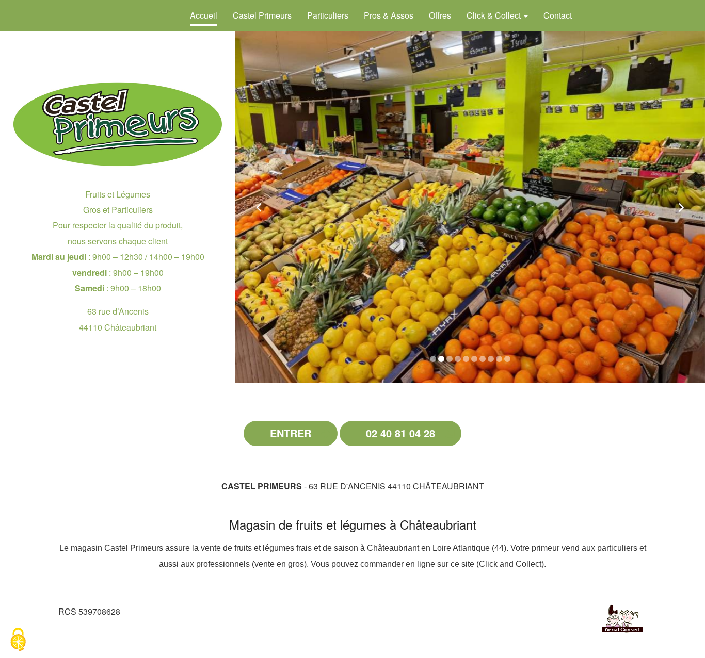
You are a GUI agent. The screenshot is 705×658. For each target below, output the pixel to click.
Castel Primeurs (262, 15)
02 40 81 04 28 (400, 432)
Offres (440, 15)
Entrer (290, 432)
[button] (258, 207)
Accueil (203, 15)
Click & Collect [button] (495, 15)
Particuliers (327, 15)
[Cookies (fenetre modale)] (18, 640)
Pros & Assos (388, 15)
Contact (557, 15)
